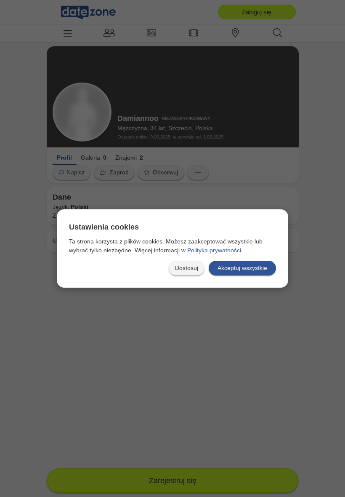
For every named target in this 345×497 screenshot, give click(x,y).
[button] (186, 268)
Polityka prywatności (214, 250)
